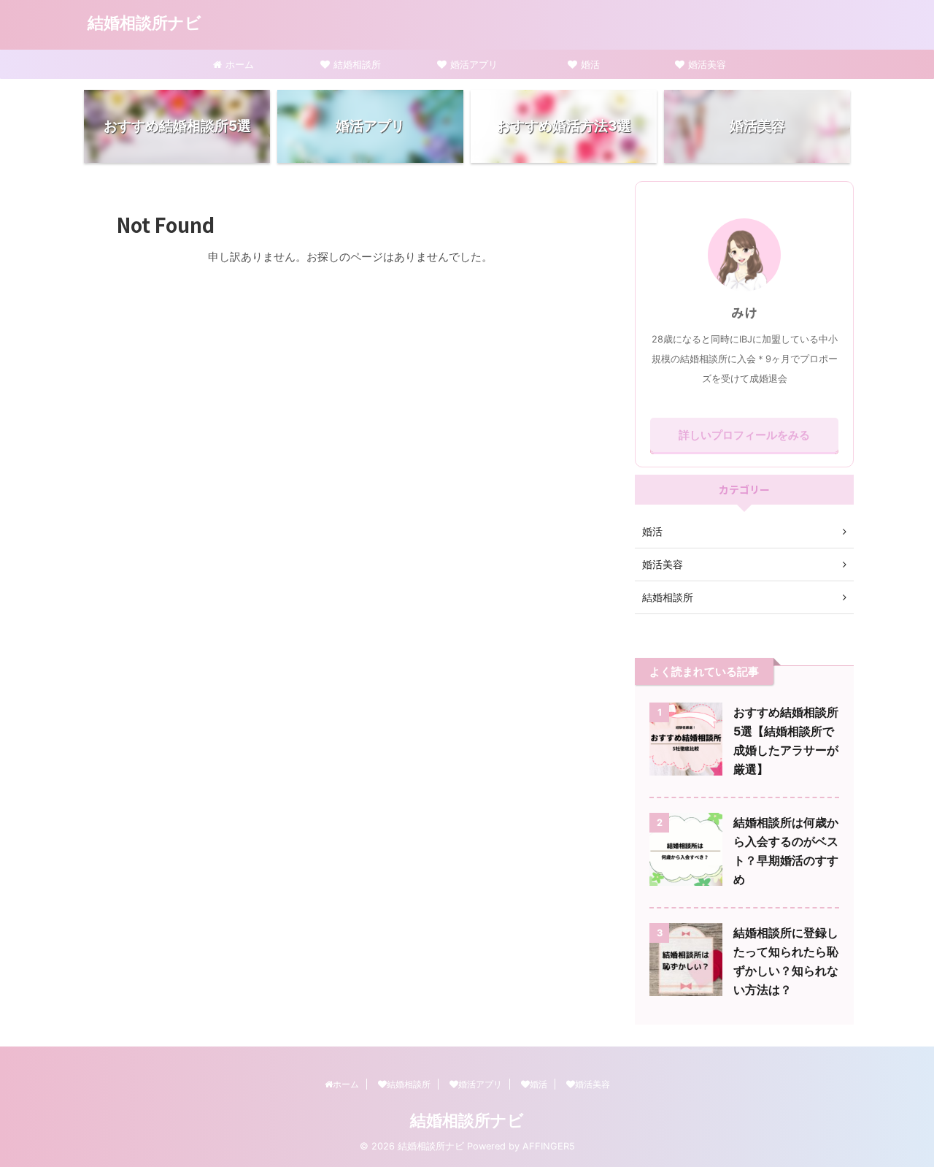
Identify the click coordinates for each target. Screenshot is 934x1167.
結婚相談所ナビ (144, 22)
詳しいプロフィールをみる (744, 435)
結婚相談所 (357, 64)
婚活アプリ (474, 64)
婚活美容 (707, 64)
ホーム (239, 64)
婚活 (590, 64)
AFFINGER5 (548, 1146)
